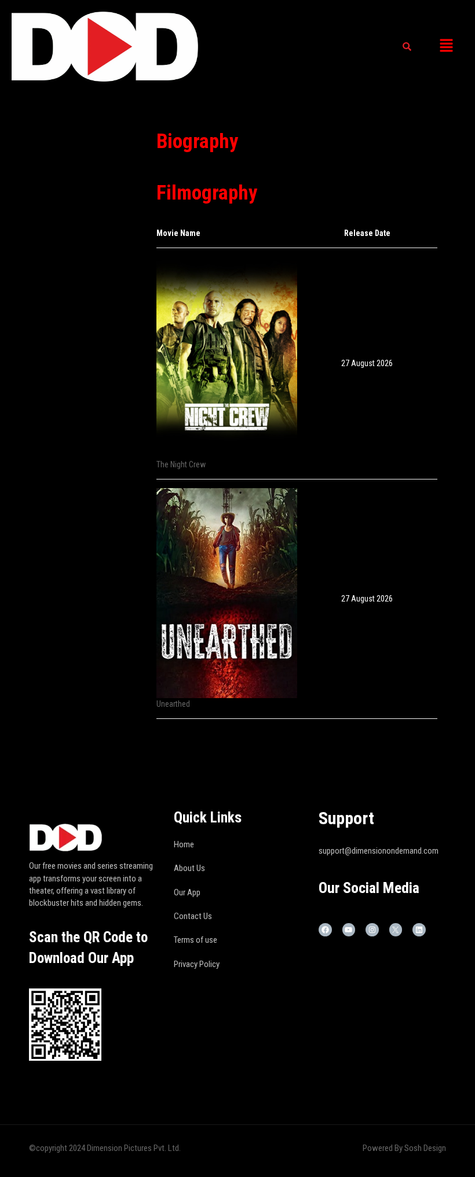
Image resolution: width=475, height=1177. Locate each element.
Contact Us (193, 916)
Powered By (383, 1148)
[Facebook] (325, 929)
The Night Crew (181, 464)
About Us (189, 868)
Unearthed (173, 704)
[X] (396, 929)
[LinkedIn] (419, 929)
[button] (446, 46)
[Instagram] (372, 929)
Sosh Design (425, 1148)
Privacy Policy (197, 964)
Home (184, 844)
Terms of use (195, 940)
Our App (187, 892)
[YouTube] (349, 929)
